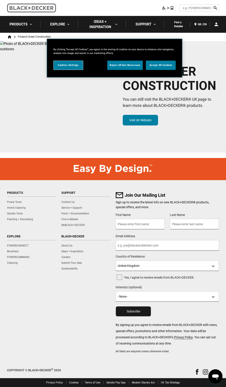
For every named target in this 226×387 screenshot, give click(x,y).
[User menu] (216, 24)
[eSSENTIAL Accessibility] (168, 8)
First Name (123, 215)
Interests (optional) (129, 287)
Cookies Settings (68, 65)
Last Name (177, 215)
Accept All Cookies (160, 65)
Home (9, 37)
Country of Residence (130, 256)
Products (18, 24)
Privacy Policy (183, 337)
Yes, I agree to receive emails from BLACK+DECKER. (159, 277)
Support (143, 24)
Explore (57, 24)
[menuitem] (20, 24)
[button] (197, 372)
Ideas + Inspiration (100, 24)
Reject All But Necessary (125, 65)
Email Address (125, 236)
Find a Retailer (178, 24)
